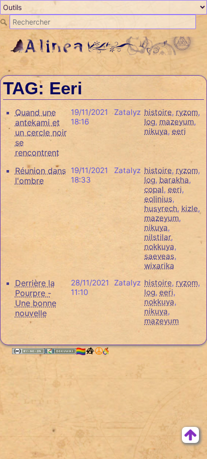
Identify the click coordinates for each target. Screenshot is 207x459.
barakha (174, 180)
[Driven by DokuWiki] (60, 351)
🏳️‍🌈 (81, 351)
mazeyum (176, 121)
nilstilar (157, 237)
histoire (158, 112)
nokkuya (159, 246)
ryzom (187, 112)
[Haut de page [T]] (190, 434)
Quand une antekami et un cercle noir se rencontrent (41, 132)
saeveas (159, 256)
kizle (189, 208)
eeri (179, 131)
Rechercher (5, 22)
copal (154, 189)
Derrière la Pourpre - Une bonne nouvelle (35, 298)
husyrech (160, 208)
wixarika (159, 265)
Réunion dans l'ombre (40, 176)
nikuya (156, 131)
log (149, 121)
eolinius (158, 199)
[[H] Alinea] (104, 45)
